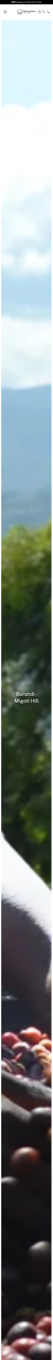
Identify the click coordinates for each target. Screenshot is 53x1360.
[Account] (39, 12)
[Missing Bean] (26, 11)
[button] (43, 11)
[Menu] (5, 11)
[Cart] (49, 12)
